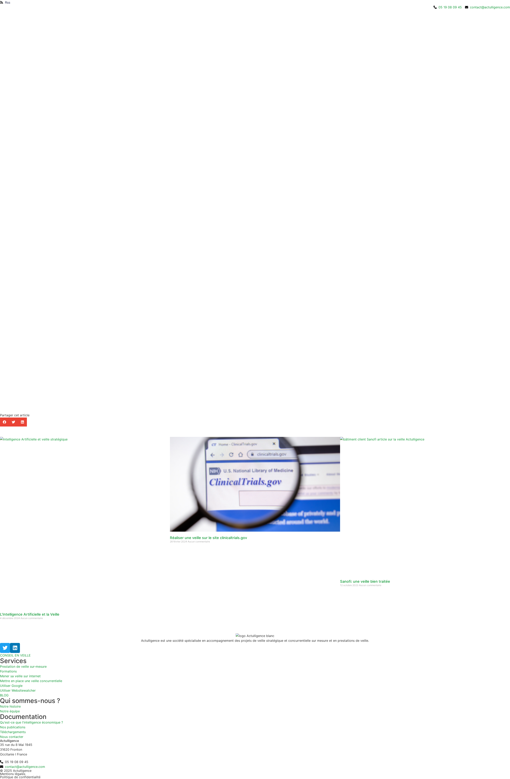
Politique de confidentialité (20, 777)
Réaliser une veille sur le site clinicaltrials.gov (208, 538)
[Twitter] (5, 648)
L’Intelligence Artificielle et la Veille (29, 614)
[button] (4, 422)
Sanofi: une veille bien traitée (365, 581)
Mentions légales (12, 774)
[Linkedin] (15, 648)
